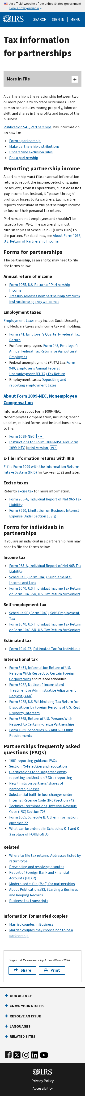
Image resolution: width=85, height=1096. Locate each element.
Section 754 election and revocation (38, 766)
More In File (18, 79)
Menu (75, 19)
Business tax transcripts (28, 900)
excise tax (25, 491)
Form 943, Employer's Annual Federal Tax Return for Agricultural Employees (43, 351)
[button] (58, 19)
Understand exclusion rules (31, 152)
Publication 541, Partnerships (27, 127)
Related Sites (22, 1036)
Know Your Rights (27, 1006)
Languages (20, 1026)
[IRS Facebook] (8, 1054)
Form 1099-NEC (25, 436)
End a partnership (23, 157)
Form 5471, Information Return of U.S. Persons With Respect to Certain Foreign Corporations (42, 673)
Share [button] (26, 970)
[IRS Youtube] (44, 1054)
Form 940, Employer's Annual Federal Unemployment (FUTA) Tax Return (42, 368)
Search (40, 19)
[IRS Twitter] (17, 1054)
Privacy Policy (42, 1081)
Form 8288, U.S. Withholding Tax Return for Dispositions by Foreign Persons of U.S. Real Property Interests (44, 707)
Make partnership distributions (34, 146)
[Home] (13, 18)
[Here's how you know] (42, 6)
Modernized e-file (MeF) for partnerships (42, 883)
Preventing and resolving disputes (36, 866)
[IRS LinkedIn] (34, 1054)
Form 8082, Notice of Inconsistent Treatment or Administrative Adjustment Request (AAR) (42, 690)
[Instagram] (25, 1054)
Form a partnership (25, 140)
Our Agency (21, 995)
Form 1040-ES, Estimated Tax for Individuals (44, 648)
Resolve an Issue (25, 1016)
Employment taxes (19, 320)
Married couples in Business (31, 924)
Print (55, 970)
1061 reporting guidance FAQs (33, 760)
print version (41, 447)
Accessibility (43, 1088)
